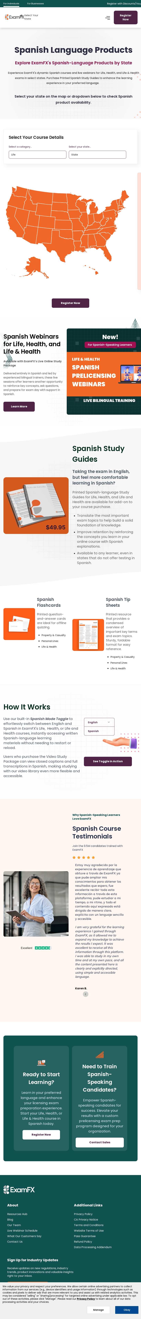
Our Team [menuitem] (14, 1225)
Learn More (19, 406)
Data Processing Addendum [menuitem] (93, 1247)
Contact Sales (99, 1142)
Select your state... (80, 146)
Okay (127, 1310)
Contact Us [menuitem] (15, 1242)
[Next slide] (85, 994)
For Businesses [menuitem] (35, 3)
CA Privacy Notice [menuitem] (86, 1220)
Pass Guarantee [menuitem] (85, 1236)
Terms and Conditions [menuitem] (89, 1225)
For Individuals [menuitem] (11, 3)
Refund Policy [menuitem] (83, 1242)
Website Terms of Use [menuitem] (89, 1231)
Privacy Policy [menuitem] (83, 1214)
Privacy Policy (86, 1299)
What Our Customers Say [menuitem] (24, 1236)
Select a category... (20, 146)
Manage (98, 1310)
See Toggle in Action (108, 761)
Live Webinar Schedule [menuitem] (22, 1231)
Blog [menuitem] (10, 1220)
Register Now (126, 17)
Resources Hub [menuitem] (17, 1214)
